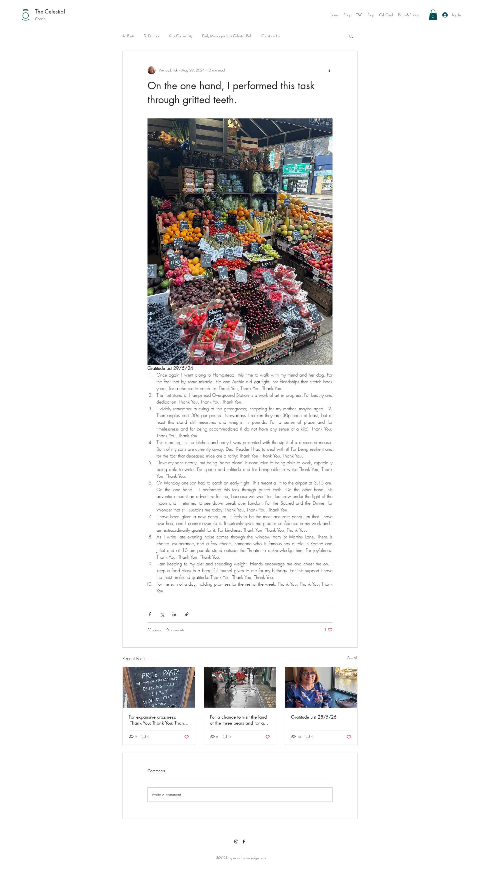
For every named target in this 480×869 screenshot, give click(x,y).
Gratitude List (271, 35)
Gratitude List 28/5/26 (313, 717)
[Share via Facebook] (150, 614)
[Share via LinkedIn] (174, 614)
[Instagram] (236, 841)
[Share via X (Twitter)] (162, 614)
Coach (40, 18)
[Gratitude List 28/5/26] (321, 687)
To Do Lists (151, 35)
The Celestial (50, 11)
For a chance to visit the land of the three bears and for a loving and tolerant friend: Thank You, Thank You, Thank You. (238, 720)
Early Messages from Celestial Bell (227, 35)
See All (352, 657)
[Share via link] (186, 614)
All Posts (128, 35)
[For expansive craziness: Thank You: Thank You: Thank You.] (159, 687)
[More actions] (329, 70)
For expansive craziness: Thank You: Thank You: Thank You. (157, 720)
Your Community (180, 35)
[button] (433, 14)
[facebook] (243, 841)
